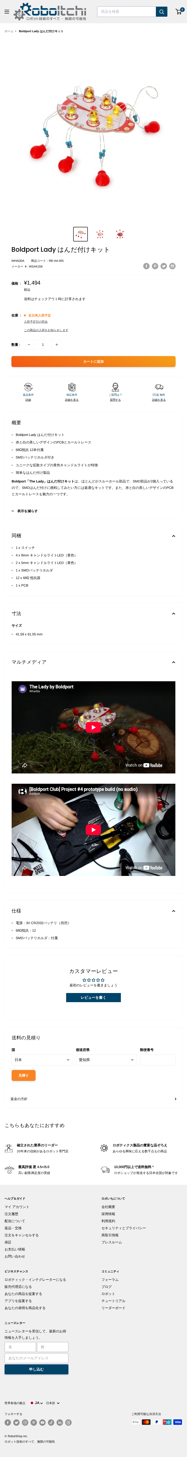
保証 (8, 1242)
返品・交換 (13, 1228)
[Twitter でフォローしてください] (16, 1422)
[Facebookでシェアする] (146, 266)
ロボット (108, 1294)
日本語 (51, 1403)
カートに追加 (93, 361)
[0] (179, 11)
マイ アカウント (17, 1207)
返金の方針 (19, 1099)
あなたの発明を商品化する (25, 1308)
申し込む (36, 1369)
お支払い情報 (15, 1249)
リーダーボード (113, 1308)
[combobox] (126, 11)
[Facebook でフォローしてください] (8, 1422)
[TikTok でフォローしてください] (51, 1422)
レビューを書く (93, 997)
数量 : (15, 344)
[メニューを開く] (7, 11)
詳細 (28, 399)
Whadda (17, 260)
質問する (115, 399)
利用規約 (108, 1221)
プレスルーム (111, 1242)
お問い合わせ (15, 1256)
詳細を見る (72, 399)
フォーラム (110, 1279)
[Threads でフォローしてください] (68, 1422)
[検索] (161, 12)
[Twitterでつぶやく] (164, 266)
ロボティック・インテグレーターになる (35, 1279)
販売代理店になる (18, 1287)
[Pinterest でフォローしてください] (34, 1422)
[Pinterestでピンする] (155, 266)
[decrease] (29, 344)
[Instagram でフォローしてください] (25, 1422)
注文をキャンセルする (22, 1235)
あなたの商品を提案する (23, 1294)
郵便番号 (147, 1050)
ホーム (9, 31)
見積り (23, 1075)
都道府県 (83, 1050)
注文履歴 (11, 1214)
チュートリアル (113, 1301)
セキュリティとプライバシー (123, 1228)
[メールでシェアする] (172, 266)
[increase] (57, 344)
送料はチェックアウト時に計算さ (49, 299)
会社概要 (108, 1207)
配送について (15, 1221)
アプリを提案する (18, 1301)
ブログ (106, 1287)
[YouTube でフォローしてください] (42, 1422)
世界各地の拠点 (15, 1403)
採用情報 (108, 1214)
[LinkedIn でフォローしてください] (60, 1422)
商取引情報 (110, 1235)
